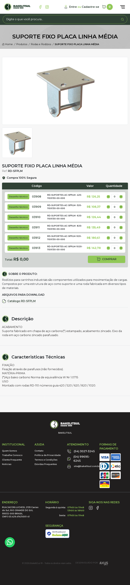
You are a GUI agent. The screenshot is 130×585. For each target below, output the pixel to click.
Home (8, 44)
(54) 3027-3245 (84, 451)
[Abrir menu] (122, 6)
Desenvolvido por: (86, 563)
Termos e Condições (46, 460)
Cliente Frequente (12, 460)
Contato (39, 451)
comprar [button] (109, 259)
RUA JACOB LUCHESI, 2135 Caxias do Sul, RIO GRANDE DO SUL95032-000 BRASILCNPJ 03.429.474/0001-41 (20, 512)
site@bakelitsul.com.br (87, 466)
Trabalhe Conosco (12, 455)
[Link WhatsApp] (10, 542)
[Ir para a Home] (17, 7)
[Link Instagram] (47, 7)
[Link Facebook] (40, 7)
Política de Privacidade (48, 455)
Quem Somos (9, 451)
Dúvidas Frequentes (46, 464)
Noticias (6, 464)
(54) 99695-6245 (81, 458)
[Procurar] (122, 19)
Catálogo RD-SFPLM (21, 301)
